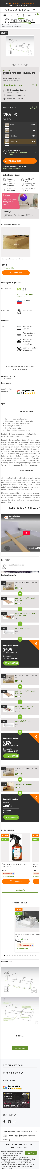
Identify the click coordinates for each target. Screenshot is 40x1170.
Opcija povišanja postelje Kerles (12, 259)
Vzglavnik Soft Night (23, 628)
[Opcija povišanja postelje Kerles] (16, 242)
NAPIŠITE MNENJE (20, 1048)
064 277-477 (28, 9)
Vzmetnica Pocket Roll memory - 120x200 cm (24, 707)
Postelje (10, 24)
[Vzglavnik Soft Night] (8, 632)
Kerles (16, 24)
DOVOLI (31, 1153)
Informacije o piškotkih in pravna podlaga (14, 1157)
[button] (14, 64)
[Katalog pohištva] (11, 15)
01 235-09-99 (14, 9)
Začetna (4, 24)
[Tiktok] (14, 1121)
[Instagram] (9, 1122)
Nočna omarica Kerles (23, 784)
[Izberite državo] (29, 15)
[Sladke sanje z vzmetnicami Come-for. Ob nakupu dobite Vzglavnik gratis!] (20, 571)
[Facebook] (4, 1122)
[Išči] (33, 15)
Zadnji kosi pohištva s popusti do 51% (21, 3)
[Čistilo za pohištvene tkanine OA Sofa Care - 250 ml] (16, 847)
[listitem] (20, 125)
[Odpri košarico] (36, 15)
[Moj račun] (23, 15)
